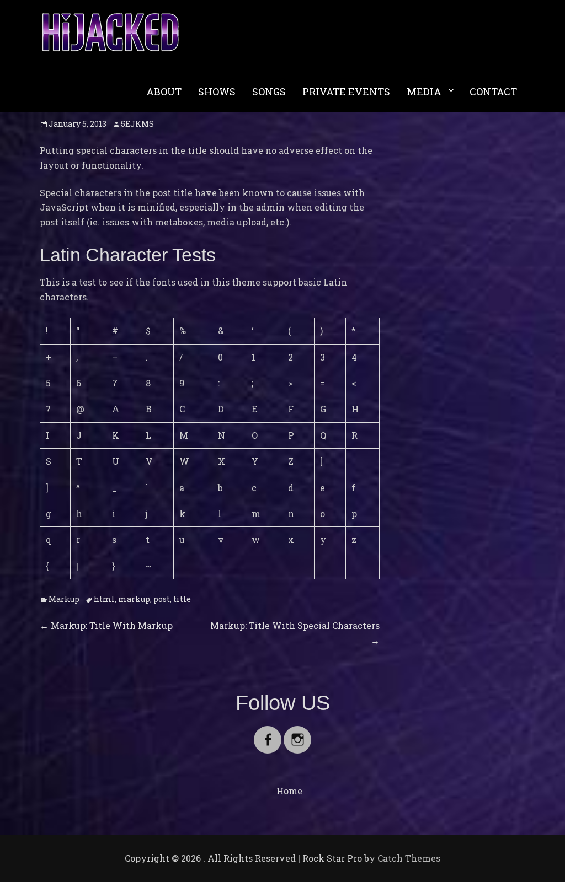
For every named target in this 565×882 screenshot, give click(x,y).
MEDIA (424, 91)
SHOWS (217, 91)
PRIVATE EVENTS (346, 91)
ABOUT (164, 91)
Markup (64, 599)
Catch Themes (408, 858)
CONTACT (493, 91)
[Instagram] (297, 733)
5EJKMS (137, 124)
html (104, 599)
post (161, 599)
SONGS (269, 91)
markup (134, 599)
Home (289, 791)
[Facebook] (267, 733)
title (182, 599)
